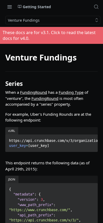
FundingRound (33, 92)
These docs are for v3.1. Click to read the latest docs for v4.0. (49, 35)
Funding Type (71, 92)
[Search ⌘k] (96, 6)
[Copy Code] (91, 139)
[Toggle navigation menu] (9, 6)
